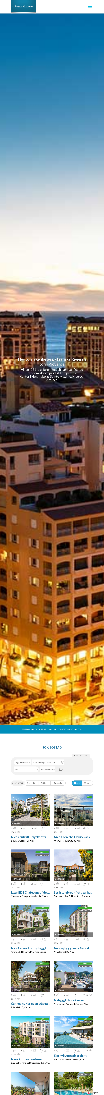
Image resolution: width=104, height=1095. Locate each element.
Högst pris (57, 783)
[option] (92, 1093)
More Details (30, 810)
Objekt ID (31, 783)
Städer (44, 783)
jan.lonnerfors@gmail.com (68, 729)
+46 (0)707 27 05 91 (39, 729)
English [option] (94, 1092)
